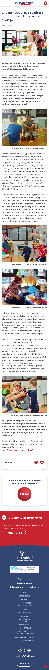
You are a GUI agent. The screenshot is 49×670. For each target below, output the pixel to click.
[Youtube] (24, 650)
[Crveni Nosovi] (23, 3)
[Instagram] (29, 650)
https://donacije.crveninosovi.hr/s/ (17, 450)
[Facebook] (20, 650)
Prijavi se (15, 533)
